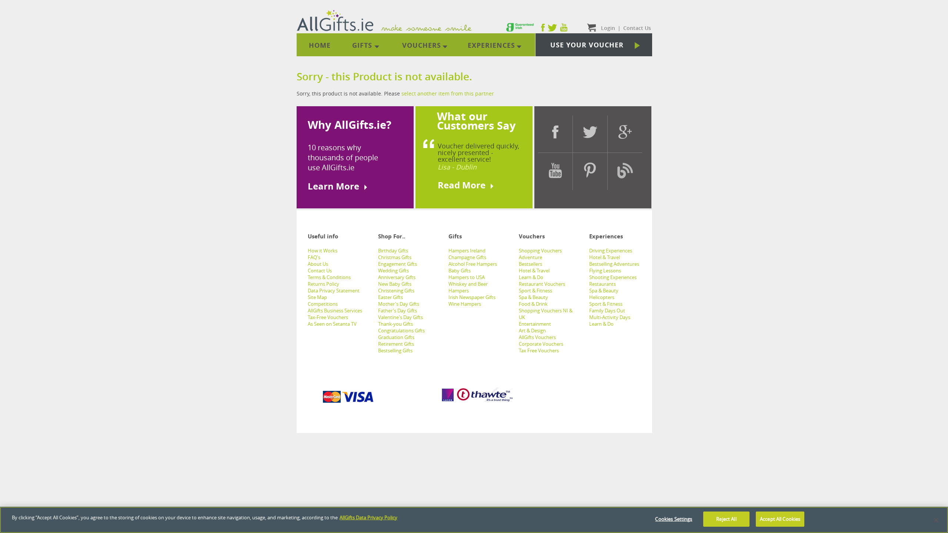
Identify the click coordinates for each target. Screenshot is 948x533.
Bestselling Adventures (614, 264)
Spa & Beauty (533, 297)
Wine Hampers (464, 304)
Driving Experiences (610, 250)
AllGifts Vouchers (537, 337)
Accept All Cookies (780, 519)
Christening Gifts (396, 290)
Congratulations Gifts (401, 330)
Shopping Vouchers (540, 250)
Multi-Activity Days (609, 317)
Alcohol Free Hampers (472, 264)
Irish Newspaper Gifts (471, 297)
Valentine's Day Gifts (400, 317)
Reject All (726, 519)
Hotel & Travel (534, 270)
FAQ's (314, 257)
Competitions (323, 304)
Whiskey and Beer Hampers (468, 287)
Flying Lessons (605, 270)
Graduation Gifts (396, 337)
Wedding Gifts (393, 270)
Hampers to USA (466, 277)
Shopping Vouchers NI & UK (546, 314)
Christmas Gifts (394, 257)
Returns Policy (323, 284)
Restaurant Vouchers (542, 284)
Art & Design (532, 330)
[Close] (936, 520)
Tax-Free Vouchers (328, 317)
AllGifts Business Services (335, 310)
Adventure (530, 257)
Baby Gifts (459, 270)
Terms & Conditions (329, 277)
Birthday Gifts (393, 250)
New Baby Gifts (394, 284)
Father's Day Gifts (397, 310)
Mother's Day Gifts (398, 304)
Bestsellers (530, 264)
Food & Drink (533, 304)
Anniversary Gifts (396, 277)
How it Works (322, 250)
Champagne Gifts (467, 257)
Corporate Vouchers (541, 344)
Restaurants (602, 284)
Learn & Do (531, 277)
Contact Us (320, 270)
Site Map (317, 297)
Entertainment (535, 324)
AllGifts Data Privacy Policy (368, 517)
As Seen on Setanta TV (332, 324)
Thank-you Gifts (395, 324)
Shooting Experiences (613, 277)
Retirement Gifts (396, 344)
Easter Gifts (390, 297)
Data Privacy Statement (334, 290)
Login (608, 27)
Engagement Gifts (397, 264)
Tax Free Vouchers (539, 350)
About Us (318, 264)
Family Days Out (607, 310)
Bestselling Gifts (395, 350)
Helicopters (601, 297)
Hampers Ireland (466, 250)
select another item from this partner (447, 93)
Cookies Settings (673, 519)
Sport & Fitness (535, 290)
